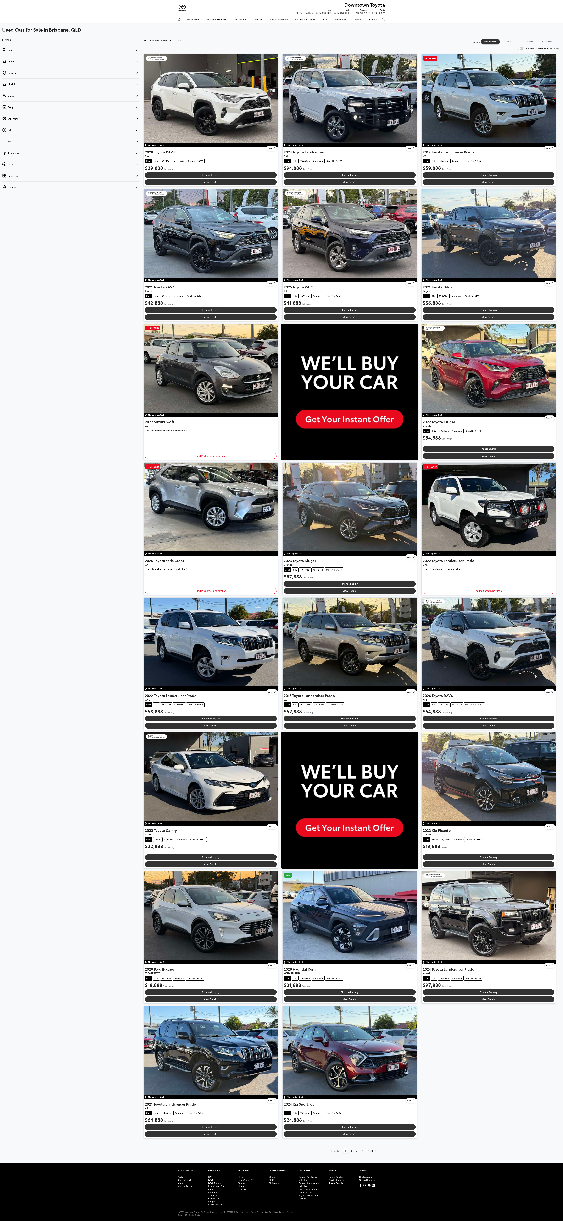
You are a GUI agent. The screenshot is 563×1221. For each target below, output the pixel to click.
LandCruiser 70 (245, 1179)
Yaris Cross (213, 1195)
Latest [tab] (509, 41)
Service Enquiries (337, 1179)
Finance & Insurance (305, 19)
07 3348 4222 (378, 12)
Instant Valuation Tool (309, 1189)
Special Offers (240, 19)
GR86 (271, 1179)
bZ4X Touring (214, 1183)
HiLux (241, 1176)
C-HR (211, 1189)
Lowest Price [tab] (528, 41)
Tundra (241, 1183)
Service (258, 19)
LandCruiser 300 (216, 1204)
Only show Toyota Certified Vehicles (542, 48)
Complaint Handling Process (281, 1212)
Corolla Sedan (185, 1186)
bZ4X (210, 1179)
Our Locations (306, 12)
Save (270, 148)
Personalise (340, 19)
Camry (181, 1183)
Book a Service (336, 1176)
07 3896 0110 (343, 12)
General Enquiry (367, 1179)
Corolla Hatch (185, 1179)
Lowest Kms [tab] (546, 41)
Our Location (365, 1176)
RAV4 (211, 1176)
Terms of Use (262, 1212)
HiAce (241, 1186)
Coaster (242, 1189)
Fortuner (212, 1192)
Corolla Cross (215, 1198)
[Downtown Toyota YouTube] (370, 1185)
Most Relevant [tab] (490, 41)
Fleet (325, 19)
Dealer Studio (194, 1215)
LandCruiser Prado (217, 1186)
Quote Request (306, 1192)
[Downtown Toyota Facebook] (361, 1185)
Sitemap (239, 1212)
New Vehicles (192, 19)
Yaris (180, 1176)
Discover (357, 19)
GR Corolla (274, 1183)
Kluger (211, 1201)
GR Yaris (273, 1176)
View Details (211, 182)
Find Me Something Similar (211, 455)
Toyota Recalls (336, 1183)
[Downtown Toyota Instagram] (365, 1185)
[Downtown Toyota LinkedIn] (374, 1185)
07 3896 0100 (325, 12)
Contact (373, 19)
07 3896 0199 (360, 12)
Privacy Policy (250, 1212)
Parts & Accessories (278, 19)
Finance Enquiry (211, 175)
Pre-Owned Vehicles (216, 19)
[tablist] (518, 41)
